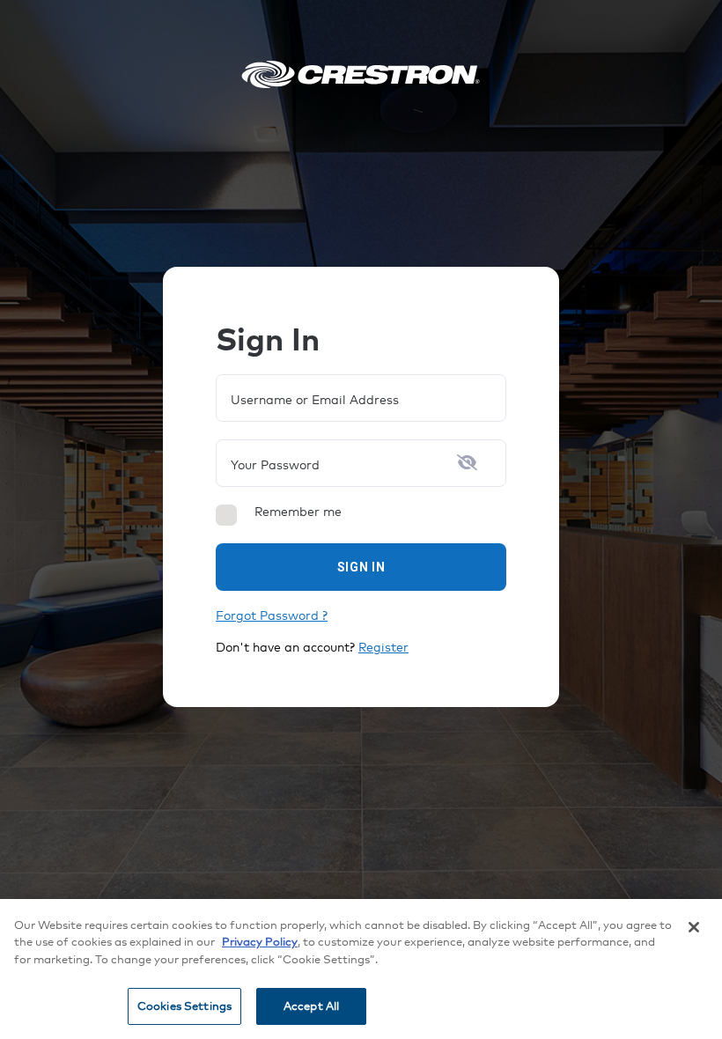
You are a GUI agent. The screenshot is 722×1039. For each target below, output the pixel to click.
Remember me (298, 512)
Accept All (311, 1005)
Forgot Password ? (272, 615)
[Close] (693, 927)
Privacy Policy (260, 941)
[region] (361, 969)
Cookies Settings (184, 1005)
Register (383, 646)
